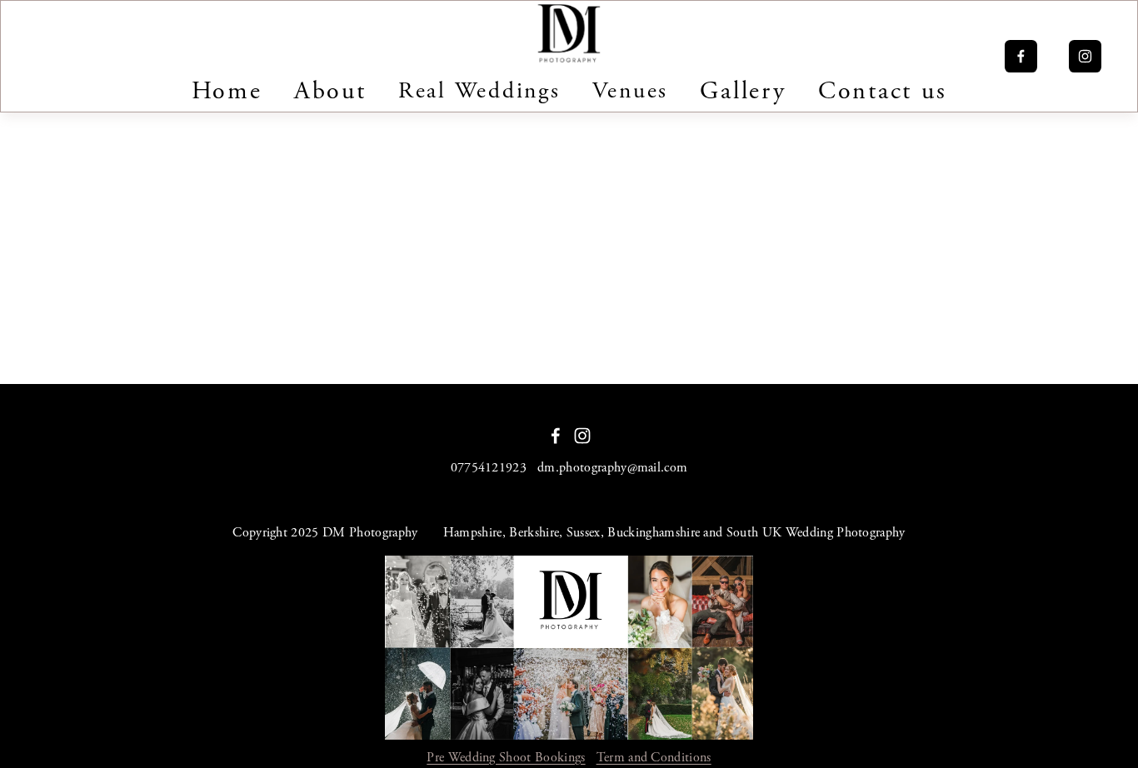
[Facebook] (1021, 56)
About (330, 91)
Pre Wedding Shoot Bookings (506, 757)
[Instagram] (1085, 56)
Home (227, 91)
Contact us (882, 91)
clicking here (259, 266)
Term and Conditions (653, 757)
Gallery (743, 91)
